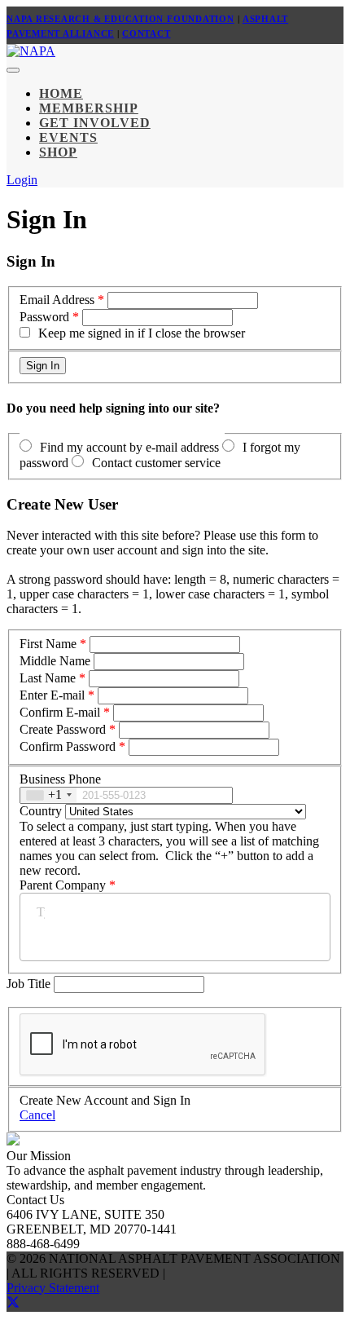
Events (68, 137)
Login (22, 180)
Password (44, 317)
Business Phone (60, 779)
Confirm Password (68, 746)
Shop (58, 152)
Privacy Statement (53, 1288)
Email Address (57, 300)
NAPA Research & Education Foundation (120, 19)
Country (41, 811)
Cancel (37, 1115)
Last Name (48, 678)
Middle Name (55, 661)
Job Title (30, 984)
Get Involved (95, 123)
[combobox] (48, 795)
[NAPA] (31, 51)
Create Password (63, 729)
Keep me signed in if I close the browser (141, 333)
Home (61, 93)
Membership (88, 108)
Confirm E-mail (60, 712)
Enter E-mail (52, 695)
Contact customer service (156, 463)
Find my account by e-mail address (129, 447)
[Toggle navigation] (13, 70)
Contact (146, 33)
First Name (48, 644)
